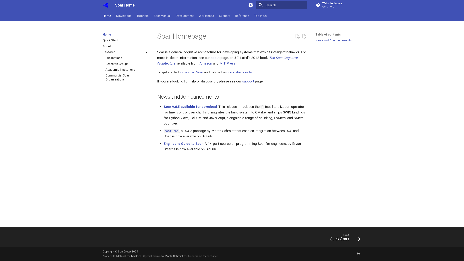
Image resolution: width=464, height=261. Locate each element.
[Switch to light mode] (250, 5)
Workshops (206, 16)
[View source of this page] (297, 36)
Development (185, 16)
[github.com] (358, 253)
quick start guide (239, 72)
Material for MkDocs (129, 256)
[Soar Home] (105, 5)
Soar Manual (162, 16)
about (215, 58)
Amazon (205, 63)
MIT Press (227, 63)
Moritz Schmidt (174, 256)
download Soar (191, 72)
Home (107, 16)
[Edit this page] (304, 36)
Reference (242, 16)
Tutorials (142, 16)
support (248, 81)
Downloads (123, 16)
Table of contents (328, 34)
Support (224, 16)
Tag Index (260, 16)
